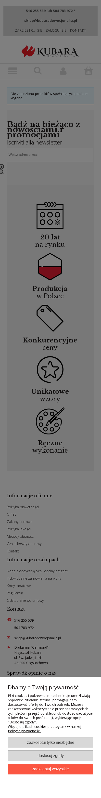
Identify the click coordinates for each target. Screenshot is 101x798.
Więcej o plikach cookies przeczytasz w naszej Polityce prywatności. (44, 728)
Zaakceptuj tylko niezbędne (50, 742)
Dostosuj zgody (51, 755)
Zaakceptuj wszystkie (50, 769)
